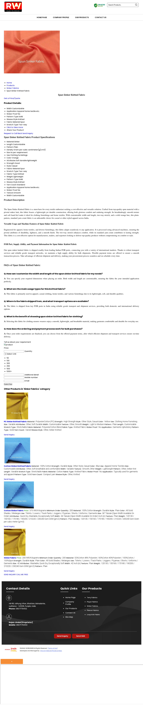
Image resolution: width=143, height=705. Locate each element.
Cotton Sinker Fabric (13, 510)
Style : (87, 421)
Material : (40, 421)
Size (8, 152)
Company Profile (61, 17)
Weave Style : (46, 430)
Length (10, 144)
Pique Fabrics (92, 602)
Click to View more (15, 127)
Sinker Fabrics (92, 606)
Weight (10, 176)
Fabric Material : (44, 427)
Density (10, 149)
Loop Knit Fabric (93, 614)
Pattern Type (12, 179)
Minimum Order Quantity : (60, 510)
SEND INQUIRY (10, 574)
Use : (124, 421)
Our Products (82, 17)
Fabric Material (13, 168)
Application (12, 187)
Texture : (72, 424)
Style (9, 166)
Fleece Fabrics (93, 610)
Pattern (10, 147)
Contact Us (100, 17)
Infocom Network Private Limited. (51, 651)
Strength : (65, 421)
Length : (126, 424)
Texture (10, 192)
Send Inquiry (27, 133)
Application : (116, 427)
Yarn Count (11, 184)
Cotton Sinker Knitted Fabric (17, 466)
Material (10, 141)
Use (8, 155)
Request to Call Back (13, 133)
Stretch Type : (15, 427)
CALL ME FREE (22, 574)
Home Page (42, 17)
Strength (10, 163)
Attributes (11, 160)
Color (9, 158)
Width (9, 195)
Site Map (69, 617)
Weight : (93, 424)
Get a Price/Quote (12, 98)
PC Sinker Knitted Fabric (15, 421)
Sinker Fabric (10, 558)
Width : (52, 424)
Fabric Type (12, 174)
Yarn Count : (22, 430)
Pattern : (110, 424)
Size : (10, 424)
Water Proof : (93, 427)
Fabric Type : (74, 427)
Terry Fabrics (92, 597)
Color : (104, 421)
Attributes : (29, 424)
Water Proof (12, 190)
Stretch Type (12, 171)
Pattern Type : (23, 474)
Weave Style (12, 182)
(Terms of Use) (53, 648)
